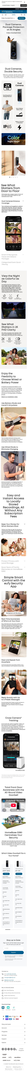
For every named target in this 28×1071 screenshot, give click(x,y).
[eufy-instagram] (3, 1049)
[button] (24, 2)
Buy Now (21, 18)
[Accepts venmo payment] (10, 1019)
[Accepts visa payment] (13, 1019)
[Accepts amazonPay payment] (3, 1016)
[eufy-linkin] (14, 1049)
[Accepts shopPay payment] (6, 1019)
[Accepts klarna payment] (17, 1019)
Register (13, 952)
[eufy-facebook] (6, 1049)
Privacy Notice (12, 956)
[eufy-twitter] (8, 1049)
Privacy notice (18, 1069)
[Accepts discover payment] (13, 1016)
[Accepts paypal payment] (3, 1019)
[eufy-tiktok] (11, 1049)
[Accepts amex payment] (6, 1016)
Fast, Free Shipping (9, 990)
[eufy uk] (13, 14)
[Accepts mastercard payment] (20, 1016)
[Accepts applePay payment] (10, 1016)
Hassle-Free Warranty (9, 995)
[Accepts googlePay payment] (17, 1016)
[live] (5, 14)
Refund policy (8, 1069)
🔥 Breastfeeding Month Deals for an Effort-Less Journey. (12, 11)
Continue (23, 5)
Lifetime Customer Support (11, 998)
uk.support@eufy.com (9, 977)
